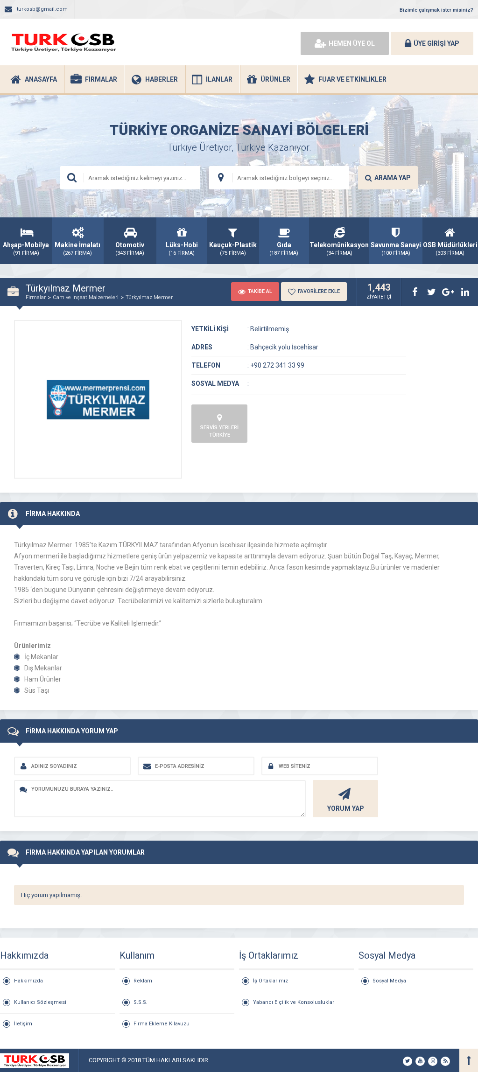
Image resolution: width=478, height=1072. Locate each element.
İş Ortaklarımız (270, 981)
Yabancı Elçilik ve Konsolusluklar (293, 1002)
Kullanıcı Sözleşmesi (40, 1002)
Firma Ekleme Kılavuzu (162, 1024)
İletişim (23, 1024)
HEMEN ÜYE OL (352, 43)
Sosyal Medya (389, 981)
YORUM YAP (345, 808)
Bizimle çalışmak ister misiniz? (436, 10)
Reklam (143, 981)
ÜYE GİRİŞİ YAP (436, 43)
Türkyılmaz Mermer (149, 297)
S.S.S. (141, 1002)
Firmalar (36, 297)
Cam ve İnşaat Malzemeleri (86, 297)
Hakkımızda (28, 981)
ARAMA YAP (392, 177)
